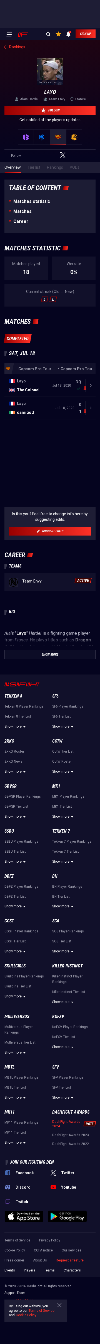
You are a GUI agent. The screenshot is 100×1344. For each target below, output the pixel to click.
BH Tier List (61, 897)
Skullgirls (15, 966)
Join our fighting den (32, 1162)
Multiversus (16, 1016)
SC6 (55, 921)
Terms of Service (17, 1240)
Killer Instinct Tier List (68, 992)
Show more (13, 726)
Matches (22, 211)
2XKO (9, 741)
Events (9, 1270)
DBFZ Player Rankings (21, 886)
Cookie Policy (14, 1250)
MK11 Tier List (15, 1132)
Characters (72, 1270)
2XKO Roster (14, 751)
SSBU (9, 831)
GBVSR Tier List (16, 806)
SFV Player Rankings (68, 1077)
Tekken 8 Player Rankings (24, 706)
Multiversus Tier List (20, 1042)
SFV (55, 1067)
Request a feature (70, 1260)
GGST (9, 921)
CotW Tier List (63, 751)
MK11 (9, 1112)
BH (55, 876)
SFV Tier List (61, 1087)
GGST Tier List (15, 941)
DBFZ (9, 876)
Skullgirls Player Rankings (24, 976)
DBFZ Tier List (15, 897)
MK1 (56, 786)
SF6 (55, 696)
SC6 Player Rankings (68, 931)
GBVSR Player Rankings (22, 796)
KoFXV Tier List (63, 1037)
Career (20, 221)
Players (29, 1270)
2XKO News (13, 761)
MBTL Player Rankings (21, 1077)
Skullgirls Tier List (17, 986)
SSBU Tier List (15, 851)
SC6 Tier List (61, 941)
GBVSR (10, 786)
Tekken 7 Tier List (65, 851)
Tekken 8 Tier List (17, 716)
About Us (40, 1260)
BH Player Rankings (67, 886)
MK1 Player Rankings (68, 796)
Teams (49, 1270)
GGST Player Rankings (21, 931)
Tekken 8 (13, 696)
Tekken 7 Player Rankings (71, 841)
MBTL (9, 1067)
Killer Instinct (67, 966)
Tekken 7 (61, 831)
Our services (71, 1250)
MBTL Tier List (15, 1087)
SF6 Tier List (61, 716)
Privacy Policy (49, 1240)
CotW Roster (62, 761)
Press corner (14, 1260)
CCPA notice (43, 1250)
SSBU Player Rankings (21, 841)
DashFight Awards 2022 (70, 1144)
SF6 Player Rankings (67, 706)
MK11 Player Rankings (21, 1122)
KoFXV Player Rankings (70, 1027)
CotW (57, 741)
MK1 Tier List (62, 806)
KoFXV (58, 1016)
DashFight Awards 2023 (70, 1135)
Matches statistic (31, 201)
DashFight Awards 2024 (66, 1124)
